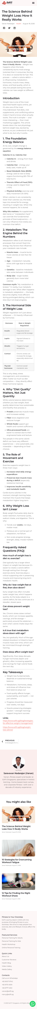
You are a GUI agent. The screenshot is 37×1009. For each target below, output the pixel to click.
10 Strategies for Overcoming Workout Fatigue (16, 861)
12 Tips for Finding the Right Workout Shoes (16, 894)
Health (18, 24)
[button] (33, 3)
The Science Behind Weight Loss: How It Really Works (16, 827)
